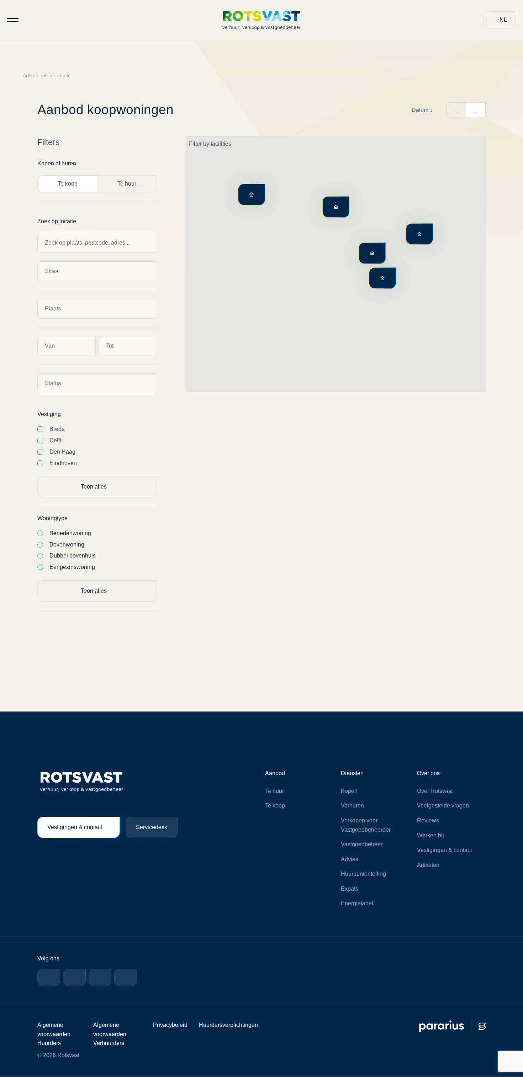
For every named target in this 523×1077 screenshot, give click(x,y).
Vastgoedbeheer (361, 844)
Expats (349, 889)
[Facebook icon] (48, 977)
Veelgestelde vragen (443, 806)
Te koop (275, 806)
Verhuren (352, 806)
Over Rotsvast (435, 791)
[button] (499, 19)
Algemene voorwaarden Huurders (53, 1034)
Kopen (349, 791)
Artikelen (428, 865)
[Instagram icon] (100, 977)
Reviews (428, 820)
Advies (349, 859)
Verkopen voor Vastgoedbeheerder (366, 825)
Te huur (274, 791)
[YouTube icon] (125, 977)
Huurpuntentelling (363, 874)
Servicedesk (151, 827)
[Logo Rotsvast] (261, 20)
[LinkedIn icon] (74, 977)
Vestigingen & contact (74, 827)
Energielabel (357, 903)
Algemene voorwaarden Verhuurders (109, 1034)
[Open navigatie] (13, 19)
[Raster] (456, 110)
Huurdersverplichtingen (228, 1025)
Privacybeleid (170, 1025)
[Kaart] (475, 110)
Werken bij (430, 835)
